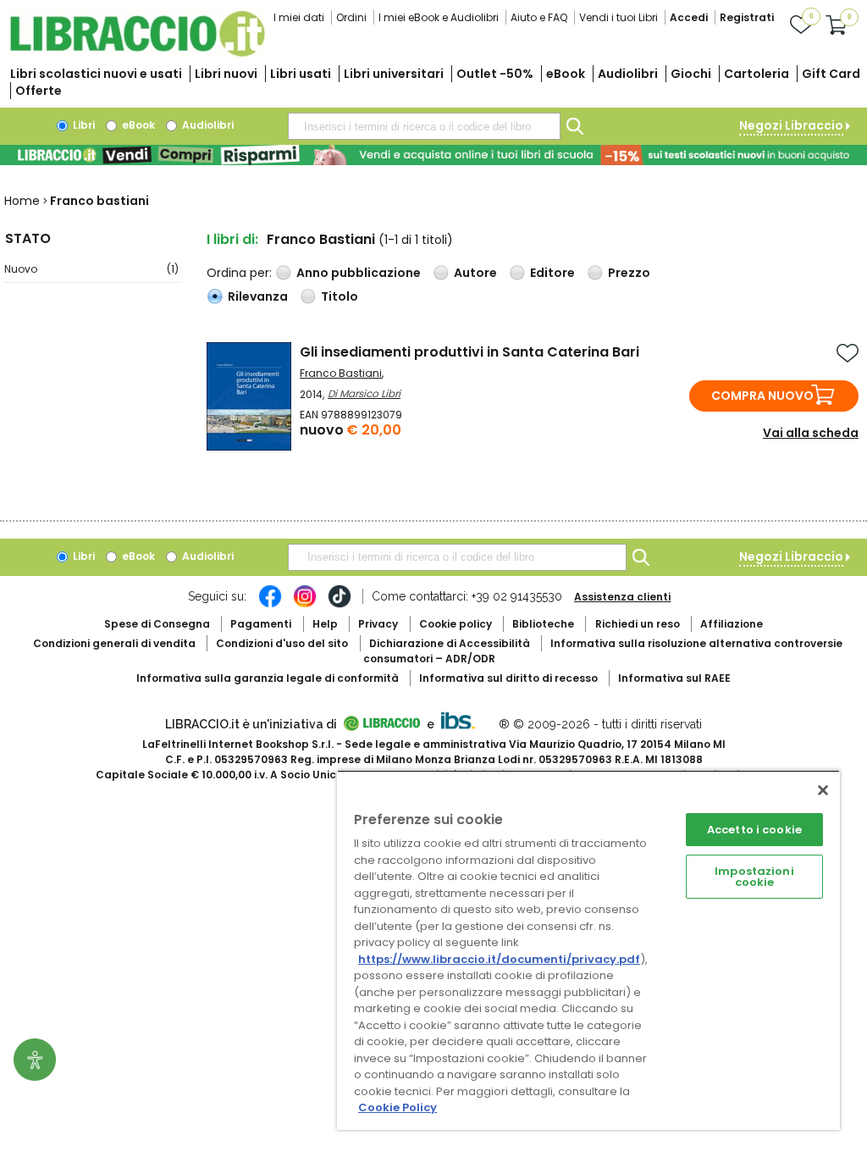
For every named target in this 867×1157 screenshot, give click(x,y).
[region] (588, 950)
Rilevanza (258, 296)
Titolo (339, 296)
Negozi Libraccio (791, 125)
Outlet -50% (494, 73)
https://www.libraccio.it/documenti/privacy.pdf (499, 959)
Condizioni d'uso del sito (282, 643)
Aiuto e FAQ (539, 17)
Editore (552, 272)
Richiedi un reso (637, 624)
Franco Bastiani (341, 373)
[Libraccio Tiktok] (339, 605)
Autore (475, 272)
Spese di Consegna (157, 624)
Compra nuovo (762, 395)
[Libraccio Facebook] (270, 605)
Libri (82, 125)
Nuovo (91, 269)
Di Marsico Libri (364, 393)
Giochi (691, 73)
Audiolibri (628, 73)
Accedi (689, 17)
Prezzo (629, 272)
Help (325, 624)
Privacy (378, 624)
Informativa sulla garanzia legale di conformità (267, 678)
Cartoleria (756, 73)
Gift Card (831, 73)
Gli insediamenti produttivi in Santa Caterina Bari (469, 352)
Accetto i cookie (754, 830)
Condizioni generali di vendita (114, 643)
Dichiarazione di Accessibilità (449, 643)
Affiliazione (731, 624)
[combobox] (424, 126)
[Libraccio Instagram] (305, 605)
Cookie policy (455, 624)
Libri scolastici (96, 73)
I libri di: (232, 239)
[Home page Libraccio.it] (137, 53)
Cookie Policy (397, 1107)
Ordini (351, 17)
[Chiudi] (823, 790)
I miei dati (298, 17)
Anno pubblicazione (358, 272)
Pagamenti (260, 624)
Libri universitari (394, 73)
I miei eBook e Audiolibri (438, 17)
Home (22, 200)
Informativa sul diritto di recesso (508, 678)
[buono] (433, 155)
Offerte (38, 90)
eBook (565, 73)
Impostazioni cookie (754, 876)
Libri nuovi (226, 73)
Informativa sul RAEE (674, 678)
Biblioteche (543, 624)
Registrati (747, 17)
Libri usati (300, 73)
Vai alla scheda (811, 432)
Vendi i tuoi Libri (618, 17)
